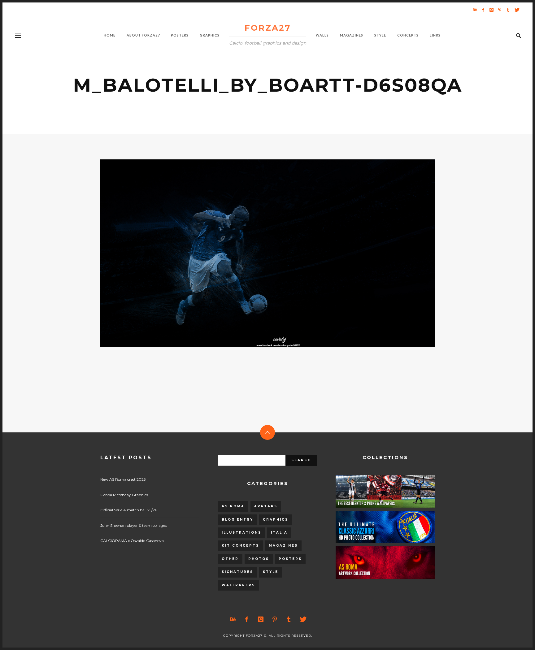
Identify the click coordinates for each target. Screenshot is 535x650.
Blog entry (237, 520)
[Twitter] (516, 9)
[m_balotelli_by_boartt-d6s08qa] (258, 253)
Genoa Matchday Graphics (124, 494)
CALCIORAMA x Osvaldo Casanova (132, 540)
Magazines (283, 546)
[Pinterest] (499, 9)
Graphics (275, 520)
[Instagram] (491, 9)
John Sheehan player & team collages (133, 525)
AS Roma (233, 506)
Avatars (265, 506)
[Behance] (474, 9)
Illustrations (241, 533)
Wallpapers (238, 585)
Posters (290, 559)
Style (270, 572)
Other (230, 559)
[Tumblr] (508, 9)
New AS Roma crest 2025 (123, 479)
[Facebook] (483, 9)
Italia (279, 533)
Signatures (237, 572)
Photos (258, 559)
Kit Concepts (240, 546)
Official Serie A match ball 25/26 (128, 510)
